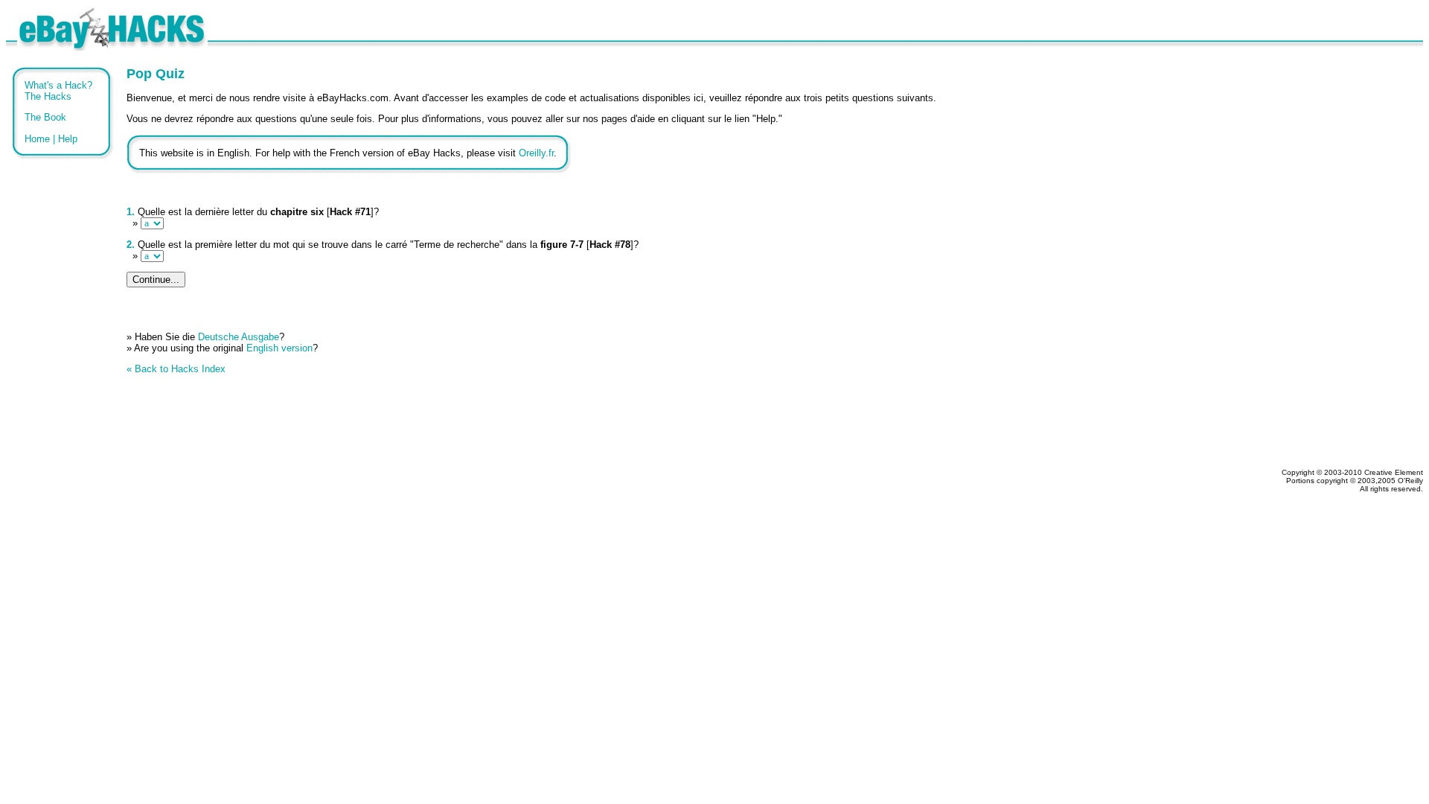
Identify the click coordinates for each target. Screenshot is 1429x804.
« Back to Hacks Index (176, 368)
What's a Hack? (58, 85)
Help (67, 138)
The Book (45, 117)
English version (279, 348)
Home (37, 138)
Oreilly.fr (536, 153)
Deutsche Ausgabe (238, 336)
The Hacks (48, 96)
